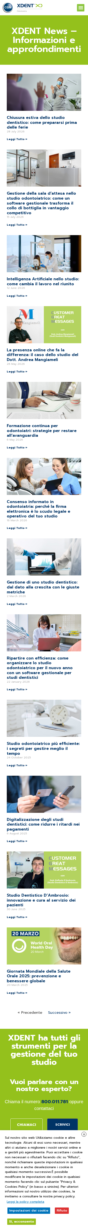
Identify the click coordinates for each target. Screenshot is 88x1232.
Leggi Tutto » (17, 139)
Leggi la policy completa (25, 1201)
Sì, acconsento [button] (21, 1221)
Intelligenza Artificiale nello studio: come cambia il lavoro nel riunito (43, 281)
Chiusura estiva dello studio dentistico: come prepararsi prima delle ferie (42, 122)
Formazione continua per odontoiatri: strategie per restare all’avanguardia (41, 431)
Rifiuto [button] (62, 1210)
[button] (80, 7)
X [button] (84, 1134)
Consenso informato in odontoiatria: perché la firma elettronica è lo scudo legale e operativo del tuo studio (38, 509)
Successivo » (59, 1012)
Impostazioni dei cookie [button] (28, 1210)
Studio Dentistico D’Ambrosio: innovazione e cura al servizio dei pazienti (41, 900)
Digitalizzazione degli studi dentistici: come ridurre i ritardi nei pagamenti (43, 824)
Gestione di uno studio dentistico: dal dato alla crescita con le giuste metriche (43, 587)
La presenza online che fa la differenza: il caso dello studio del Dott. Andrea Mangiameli (42, 355)
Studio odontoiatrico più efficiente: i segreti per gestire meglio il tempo (43, 748)
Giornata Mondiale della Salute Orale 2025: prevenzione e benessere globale (38, 976)
